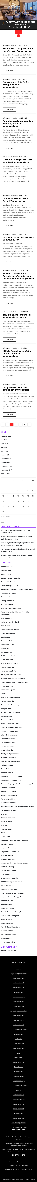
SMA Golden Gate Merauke (10, 761)
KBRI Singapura (6, 618)
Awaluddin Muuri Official (9, 724)
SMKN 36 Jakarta (7, 931)
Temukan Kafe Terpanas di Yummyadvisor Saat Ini (17, 316)
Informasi (6, 46)
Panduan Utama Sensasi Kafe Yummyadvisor (18, 238)
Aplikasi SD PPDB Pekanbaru (11, 608)
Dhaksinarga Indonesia (9, 878)
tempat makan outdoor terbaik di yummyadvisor (16, 388)
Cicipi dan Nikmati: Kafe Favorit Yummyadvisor (15, 200)
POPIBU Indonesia (7, 701)
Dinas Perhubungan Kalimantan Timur (15, 682)
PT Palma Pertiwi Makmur (10, 630)
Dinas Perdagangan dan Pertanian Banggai (17, 784)
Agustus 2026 (6, 436)
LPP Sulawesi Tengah (8, 870)
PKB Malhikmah (6, 829)
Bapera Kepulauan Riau (9, 731)
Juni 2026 (4, 444)
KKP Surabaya (6, 574)
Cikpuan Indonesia (8, 859)
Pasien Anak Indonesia (9, 720)
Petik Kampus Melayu (9, 799)
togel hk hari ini (18, 1016)
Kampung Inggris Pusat (9, 671)
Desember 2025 (6, 466)
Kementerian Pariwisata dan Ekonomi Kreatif (17, 589)
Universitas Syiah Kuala (9, 586)
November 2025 (6, 470)
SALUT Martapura (7, 886)
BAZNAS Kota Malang (8, 810)
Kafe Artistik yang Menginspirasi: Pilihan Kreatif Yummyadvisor (18, 550)
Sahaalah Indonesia (8, 582)
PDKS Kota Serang (7, 867)
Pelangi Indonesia (7, 601)
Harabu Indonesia (7, 746)
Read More (9, 71)
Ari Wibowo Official (8, 656)
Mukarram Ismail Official (10, 622)
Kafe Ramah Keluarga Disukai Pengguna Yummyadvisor (15, 531)
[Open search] (18, 35)
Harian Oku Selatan (8, 739)
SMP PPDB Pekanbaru (8, 803)
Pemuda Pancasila (8, 788)
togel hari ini (18, 992)
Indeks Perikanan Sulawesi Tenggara (14, 840)
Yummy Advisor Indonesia (10, 578)
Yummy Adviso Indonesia (20, 21)
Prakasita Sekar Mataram (10, 712)
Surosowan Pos (6, 716)
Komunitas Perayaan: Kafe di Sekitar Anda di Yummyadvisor (17, 556)
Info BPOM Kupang (7, 908)
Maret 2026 (5, 455)
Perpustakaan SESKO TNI (10, 852)
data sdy (18, 1039)
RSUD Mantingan (7, 938)
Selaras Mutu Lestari (8, 791)
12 (13, 496)
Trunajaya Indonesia (8, 758)
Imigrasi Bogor (6, 648)
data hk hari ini (18, 983)
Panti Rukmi (5, 626)
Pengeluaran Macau (8, 950)
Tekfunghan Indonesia (9, 795)
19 (13, 501)
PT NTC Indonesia (7, 667)
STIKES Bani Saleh (7, 645)
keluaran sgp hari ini (18, 1123)
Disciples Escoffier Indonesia (11, 727)
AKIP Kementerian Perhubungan (12, 893)
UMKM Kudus (5, 837)
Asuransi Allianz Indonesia (10, 597)
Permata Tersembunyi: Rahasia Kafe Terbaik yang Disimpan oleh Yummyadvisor (18, 276)
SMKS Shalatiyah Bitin (9, 889)
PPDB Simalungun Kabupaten (11, 882)
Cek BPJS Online (7, 923)
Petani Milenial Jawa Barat (10, 927)
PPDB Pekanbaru (7, 567)
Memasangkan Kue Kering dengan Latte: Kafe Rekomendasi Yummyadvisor (17, 544)
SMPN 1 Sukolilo (6, 822)
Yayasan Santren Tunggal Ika (11, 897)
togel (18, 1053)
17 (25, 425)
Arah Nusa (5, 825)
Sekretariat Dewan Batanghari (12, 912)
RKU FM (3, 694)
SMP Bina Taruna (7, 844)
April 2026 (4, 451)
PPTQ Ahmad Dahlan (8, 934)
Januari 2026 (5, 462)
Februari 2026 (6, 459)
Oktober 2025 (6, 474)
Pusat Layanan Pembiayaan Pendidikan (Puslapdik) (15, 613)
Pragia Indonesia (7, 604)
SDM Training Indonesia (9, 663)
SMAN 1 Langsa (6, 919)
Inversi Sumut (6, 571)
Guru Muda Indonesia (8, 641)
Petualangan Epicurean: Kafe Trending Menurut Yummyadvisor (18, 124)
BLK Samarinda (6, 652)
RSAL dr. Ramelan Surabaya (11, 697)
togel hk (18, 1090)
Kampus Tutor (6, 709)
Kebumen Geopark (8, 690)
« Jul (2, 522)
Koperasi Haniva (7, 773)
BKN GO (4, 833)
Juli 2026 (4, 440)
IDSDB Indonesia (7, 750)
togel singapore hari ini (18, 974)
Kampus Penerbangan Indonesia (13, 678)
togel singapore (18, 1058)
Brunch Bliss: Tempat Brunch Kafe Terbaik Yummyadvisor (18, 50)
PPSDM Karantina (7, 904)
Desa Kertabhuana (8, 818)
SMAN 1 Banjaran (7, 660)
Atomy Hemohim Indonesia (11, 675)
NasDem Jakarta (7, 855)
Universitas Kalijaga (8, 633)
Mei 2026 (4, 447)
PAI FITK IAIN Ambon (8, 942)
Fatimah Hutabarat (8, 765)
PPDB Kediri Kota (7, 686)
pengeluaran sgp (18, 1002)
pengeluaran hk (18, 1109)
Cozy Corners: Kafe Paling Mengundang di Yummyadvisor (16, 85)
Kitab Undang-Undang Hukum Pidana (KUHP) (17, 806)
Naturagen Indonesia (8, 593)
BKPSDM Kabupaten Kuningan (12, 776)
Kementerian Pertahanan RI (11, 780)
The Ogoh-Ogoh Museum (10, 754)
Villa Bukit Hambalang (9, 735)
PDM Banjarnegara (7, 874)
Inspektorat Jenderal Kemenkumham (14, 863)
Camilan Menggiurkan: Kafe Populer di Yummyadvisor (17, 161)
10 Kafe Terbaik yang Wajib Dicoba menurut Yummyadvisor (17, 354)
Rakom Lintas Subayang (10, 705)
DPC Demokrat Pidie (8, 742)
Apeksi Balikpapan (8, 769)
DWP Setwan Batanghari (10, 916)
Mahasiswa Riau (7, 901)
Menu (18, 32)
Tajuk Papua (5, 637)
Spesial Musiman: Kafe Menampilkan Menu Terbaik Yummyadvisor (16, 538)
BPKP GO (4, 814)
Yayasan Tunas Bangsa (9, 848)
